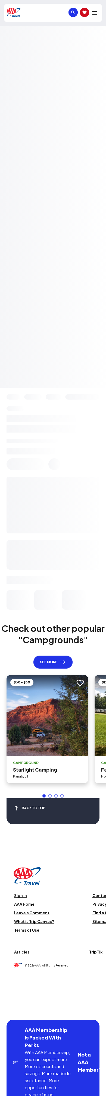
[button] (44, 796)
